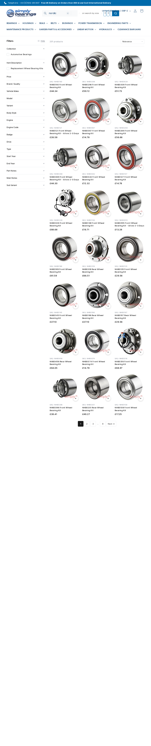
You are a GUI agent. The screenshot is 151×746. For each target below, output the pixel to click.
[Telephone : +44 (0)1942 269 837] (5, 3)
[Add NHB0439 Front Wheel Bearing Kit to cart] (140, 75)
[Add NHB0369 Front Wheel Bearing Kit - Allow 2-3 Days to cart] (75, 167)
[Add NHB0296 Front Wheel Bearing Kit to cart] (108, 75)
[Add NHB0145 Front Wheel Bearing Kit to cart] (75, 306)
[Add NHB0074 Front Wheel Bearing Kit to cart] (108, 352)
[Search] (45, 13)
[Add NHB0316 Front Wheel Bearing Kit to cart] (140, 352)
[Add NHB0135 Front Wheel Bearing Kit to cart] (140, 259)
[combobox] (60, 13)
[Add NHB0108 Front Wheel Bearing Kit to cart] (140, 398)
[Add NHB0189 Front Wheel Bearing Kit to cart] (75, 259)
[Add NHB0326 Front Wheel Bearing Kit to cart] (75, 213)
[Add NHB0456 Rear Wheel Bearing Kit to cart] (75, 352)
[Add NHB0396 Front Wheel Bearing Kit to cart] (75, 398)
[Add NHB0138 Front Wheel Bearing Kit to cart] (108, 213)
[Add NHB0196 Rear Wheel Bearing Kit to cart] (108, 306)
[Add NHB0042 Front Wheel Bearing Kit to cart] (108, 167)
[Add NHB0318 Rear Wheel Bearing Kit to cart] (108, 259)
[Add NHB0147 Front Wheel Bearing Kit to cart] (140, 167)
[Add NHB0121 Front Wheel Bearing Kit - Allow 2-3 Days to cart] (75, 121)
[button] (13, 23)
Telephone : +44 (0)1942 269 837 (24, 3)
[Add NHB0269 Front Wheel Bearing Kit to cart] (140, 121)
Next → (111, 424)
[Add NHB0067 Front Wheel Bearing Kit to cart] (108, 121)
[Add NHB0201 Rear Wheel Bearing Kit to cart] (108, 398)
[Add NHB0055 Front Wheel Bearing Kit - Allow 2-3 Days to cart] (140, 213)
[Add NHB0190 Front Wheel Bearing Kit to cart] (75, 75)
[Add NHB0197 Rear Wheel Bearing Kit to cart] (140, 306)
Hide (43, 41)
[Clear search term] (68, 13)
